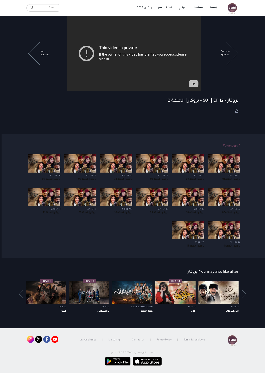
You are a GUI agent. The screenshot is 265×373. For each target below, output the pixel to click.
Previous (244, 294)
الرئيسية (214, 7)
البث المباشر (165, 7)
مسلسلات (197, 7)
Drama (62, 306)
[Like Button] (237, 111)
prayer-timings (88, 340)
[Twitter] (39, 340)
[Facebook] (47, 340)
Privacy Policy (164, 340)
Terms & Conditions (194, 340)
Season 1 (231, 146)
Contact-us (138, 340)
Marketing (114, 340)
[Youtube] (55, 340)
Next (21, 294)
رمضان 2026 (144, 7)
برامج (182, 7)
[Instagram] (30, 340)
